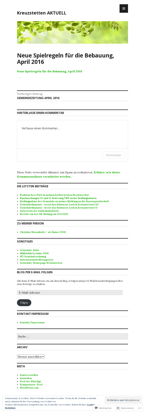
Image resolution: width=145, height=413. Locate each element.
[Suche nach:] (72, 336)
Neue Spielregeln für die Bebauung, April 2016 (49, 71)
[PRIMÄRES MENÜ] (124, 8)
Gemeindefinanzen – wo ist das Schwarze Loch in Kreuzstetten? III (59, 204)
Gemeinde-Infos (29, 250)
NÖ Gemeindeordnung (33, 256)
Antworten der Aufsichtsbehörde (39, 210)
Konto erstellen (29, 375)
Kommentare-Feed (31, 384)
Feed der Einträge (30, 381)
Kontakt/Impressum (32, 322)
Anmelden (26, 378)
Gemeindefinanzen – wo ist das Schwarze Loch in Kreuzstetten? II (58, 207)
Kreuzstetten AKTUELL (41, 13)
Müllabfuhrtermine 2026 (34, 253)
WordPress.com (29, 387)
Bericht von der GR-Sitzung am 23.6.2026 (44, 214)
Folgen (24, 302)
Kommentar (113, 155)
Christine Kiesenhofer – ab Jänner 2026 (43, 232)
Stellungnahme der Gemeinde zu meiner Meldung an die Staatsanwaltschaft (64, 201)
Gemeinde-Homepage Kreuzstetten (41, 262)
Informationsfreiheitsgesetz (36, 259)
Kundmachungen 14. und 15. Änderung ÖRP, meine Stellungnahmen (58, 198)
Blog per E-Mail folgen (35, 272)
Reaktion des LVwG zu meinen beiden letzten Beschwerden (54, 195)
